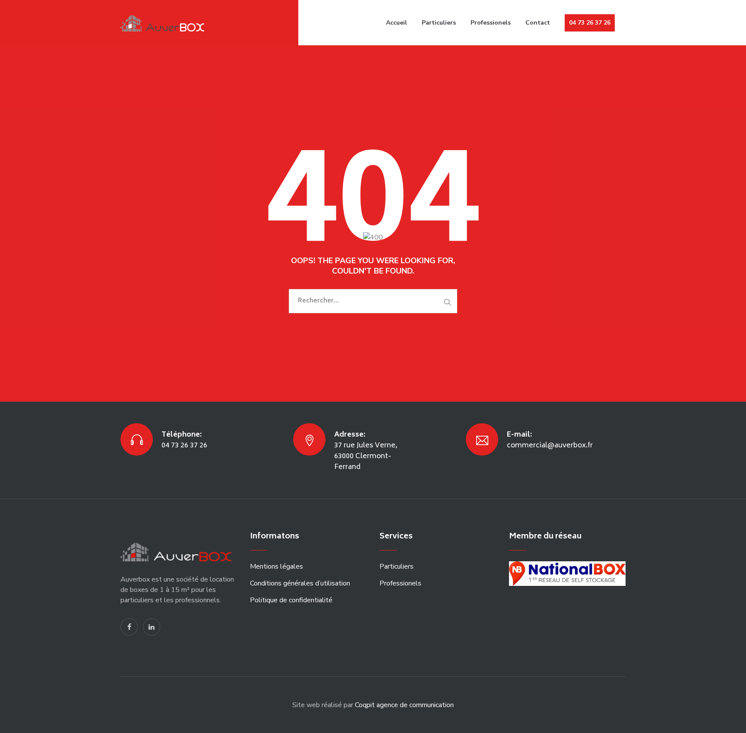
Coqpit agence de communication (404, 705)
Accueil (396, 23)
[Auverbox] (164, 22)
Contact (537, 23)
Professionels (491, 23)
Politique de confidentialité (291, 600)
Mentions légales (276, 566)
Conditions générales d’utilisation (300, 583)
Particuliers (439, 23)
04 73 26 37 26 (589, 23)
